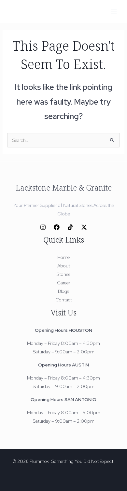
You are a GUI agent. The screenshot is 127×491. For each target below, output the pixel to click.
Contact (63, 300)
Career (63, 283)
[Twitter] (84, 227)
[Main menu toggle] (113, 11)
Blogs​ (63, 291)
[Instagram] (43, 227)
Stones (63, 274)
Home (63, 257)
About (63, 266)
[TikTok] (70, 227)
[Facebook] (57, 227)
